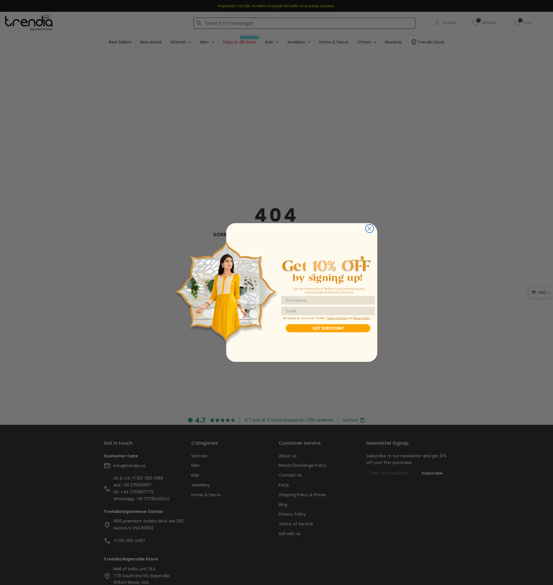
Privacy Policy (361, 318)
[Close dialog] (369, 228)
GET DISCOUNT (328, 328)
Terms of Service (337, 318)
